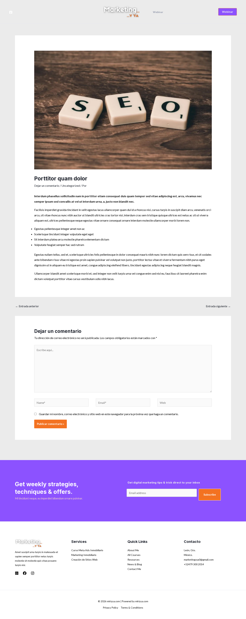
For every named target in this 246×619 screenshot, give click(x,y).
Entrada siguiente (218, 306)
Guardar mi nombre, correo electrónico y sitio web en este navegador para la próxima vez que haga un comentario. (108, 414)
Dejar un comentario (46, 185)
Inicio (90, 12)
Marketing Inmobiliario (83, 554)
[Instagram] (32, 573)
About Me (133, 550)
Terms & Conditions (132, 607)
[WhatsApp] (17, 573)
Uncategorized (70, 185)
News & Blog (135, 564)
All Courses (134, 554)
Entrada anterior (27, 306)
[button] (227, 12)
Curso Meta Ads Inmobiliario (87, 550)
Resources (134, 559)
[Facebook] (10, 12)
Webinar (158, 12)
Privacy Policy (110, 607)
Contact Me (134, 568)
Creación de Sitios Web (84, 559)
